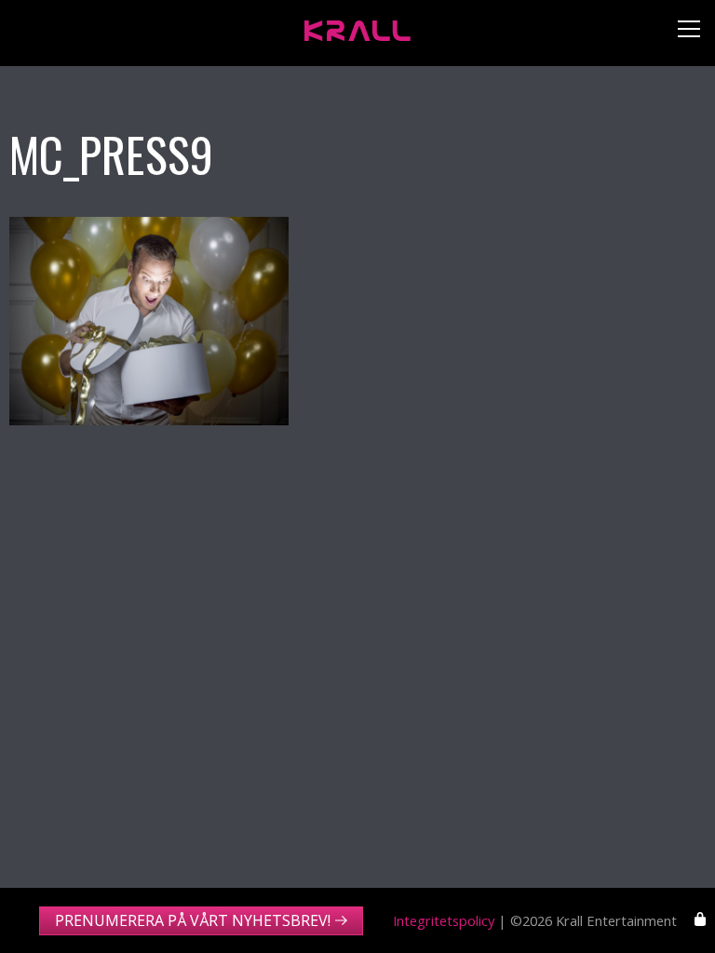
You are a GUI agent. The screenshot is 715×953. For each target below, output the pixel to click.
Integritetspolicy (443, 920)
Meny (682, 33)
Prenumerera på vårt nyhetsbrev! (193, 920)
